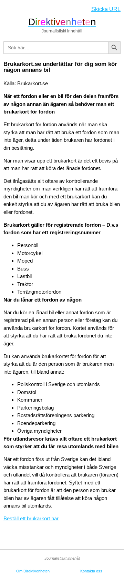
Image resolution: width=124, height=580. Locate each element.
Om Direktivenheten (33, 571)
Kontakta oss (91, 571)
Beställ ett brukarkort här (31, 518)
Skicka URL (106, 9)
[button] (8, 9)
